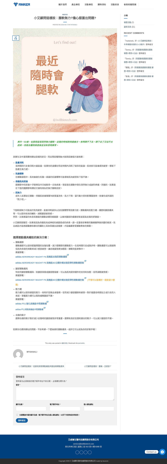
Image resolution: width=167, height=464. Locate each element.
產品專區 (76, 4)
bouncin (105, 461)
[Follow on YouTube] (90, 452)
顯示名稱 (19, 404)
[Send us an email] (85, 452)
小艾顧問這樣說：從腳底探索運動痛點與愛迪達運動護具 (41, 366)
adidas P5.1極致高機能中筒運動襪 (29, 309)
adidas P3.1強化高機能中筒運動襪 (31, 303)
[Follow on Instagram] (81, 452)
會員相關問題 (130, 4)
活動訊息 (115, 4)
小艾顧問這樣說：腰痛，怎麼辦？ (98, 366)
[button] (147, 4)
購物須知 (102, 4)
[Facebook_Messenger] (162, 452)
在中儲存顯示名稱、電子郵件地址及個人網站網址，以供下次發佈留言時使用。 (49, 415)
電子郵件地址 (55, 404)
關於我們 (63, 4)
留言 (18, 385)
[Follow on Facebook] (77, 452)
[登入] (142, 4)
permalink (81, 343)
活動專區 (89, 4)
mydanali (74, 24)
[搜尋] (153, 4)
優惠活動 (127, 22)
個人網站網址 (88, 404)
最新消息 (65, 14)
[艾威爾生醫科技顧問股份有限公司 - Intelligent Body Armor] (21, 4)
